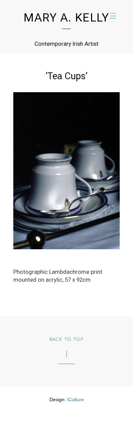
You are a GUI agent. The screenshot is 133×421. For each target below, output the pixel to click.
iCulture (75, 399)
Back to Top (66, 339)
